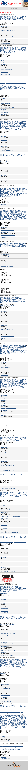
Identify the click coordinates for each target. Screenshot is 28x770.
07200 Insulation (3, 720)
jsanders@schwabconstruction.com (8, 633)
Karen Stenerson (4, 518)
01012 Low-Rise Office (9, 49)
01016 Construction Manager (20, 49)
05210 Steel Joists (21, 715)
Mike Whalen (3, 362)
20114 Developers (6, 353)
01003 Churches (14, 16)
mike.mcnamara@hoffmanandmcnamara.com (10, 509)
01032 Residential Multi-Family (19, 19)
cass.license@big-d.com (6, 177)
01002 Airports (14, 154)
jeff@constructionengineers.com (7, 336)
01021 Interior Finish (13, 50)
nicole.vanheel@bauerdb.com (7, 117)
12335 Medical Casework (16, 726)
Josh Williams (4, 736)
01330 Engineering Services (11, 88)
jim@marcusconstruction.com (7, 564)
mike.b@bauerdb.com (5, 100)
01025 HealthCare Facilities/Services (11, 19)
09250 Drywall (18, 129)
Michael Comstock (5, 254)
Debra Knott (3, 39)
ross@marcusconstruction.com (7, 559)
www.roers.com (3, 593)
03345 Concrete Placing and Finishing (8, 217)
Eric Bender (3, 405)
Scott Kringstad (4, 325)
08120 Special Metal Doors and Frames (12, 721)
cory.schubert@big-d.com (6, 173)
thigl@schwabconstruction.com (7, 655)
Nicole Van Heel (4, 114)
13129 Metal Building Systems (11, 219)
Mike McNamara (4, 505)
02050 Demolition (6, 711)
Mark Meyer (3, 237)
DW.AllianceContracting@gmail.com (8, 30)
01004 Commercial (22, 16)
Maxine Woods (4, 697)
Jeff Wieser (3, 757)
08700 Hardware (3, 723)
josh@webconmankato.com (6, 740)
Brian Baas (3, 60)
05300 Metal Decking (15, 716)
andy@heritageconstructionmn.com (8, 488)
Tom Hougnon (4, 528)
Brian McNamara (4, 512)
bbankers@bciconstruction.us (7, 144)
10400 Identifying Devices (5, 724)
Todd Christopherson (5, 103)
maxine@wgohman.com (6, 701)
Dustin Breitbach (4, 232)
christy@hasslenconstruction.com (7, 465)
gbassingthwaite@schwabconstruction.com (9, 639)
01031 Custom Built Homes (16, 665)
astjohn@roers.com (5, 612)
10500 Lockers (14, 724)
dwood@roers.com (4, 601)
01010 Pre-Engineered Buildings (15, 189)
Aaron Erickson (4, 264)
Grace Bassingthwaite (5, 635)
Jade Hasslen (4, 455)
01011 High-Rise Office (9, 156)
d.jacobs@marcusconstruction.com (8, 571)
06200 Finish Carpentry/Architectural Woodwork (10, 129)
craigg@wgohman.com (5, 673)
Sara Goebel (3, 549)
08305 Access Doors (21, 722)
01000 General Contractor (5, 16)
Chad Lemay (3, 319)
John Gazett (3, 691)
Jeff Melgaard (4, 332)
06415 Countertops (21, 719)
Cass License (4, 175)
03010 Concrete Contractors (16, 191)
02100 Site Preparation (21, 215)
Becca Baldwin (4, 525)
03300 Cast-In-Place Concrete (18, 216)
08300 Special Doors (12, 722)
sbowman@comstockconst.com (7, 261)
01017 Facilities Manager (15, 348)
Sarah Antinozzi (4, 180)
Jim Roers (3, 603)
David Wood (3, 599)
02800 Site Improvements (5, 498)
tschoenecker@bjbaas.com (6, 69)
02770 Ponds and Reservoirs (20, 497)
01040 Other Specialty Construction (13, 86)
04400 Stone (3, 671)
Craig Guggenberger (5, 684)
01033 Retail (6, 51)
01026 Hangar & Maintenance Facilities (12, 85)
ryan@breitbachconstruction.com (7, 230)
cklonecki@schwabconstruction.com (7, 624)
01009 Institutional (19, 17)
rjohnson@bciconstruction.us (7, 150)
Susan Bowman (4, 259)
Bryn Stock (3, 468)
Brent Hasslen (4, 447)
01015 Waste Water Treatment (18, 493)
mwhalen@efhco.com (4, 356)
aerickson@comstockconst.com (7, 266)
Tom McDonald (4, 311)
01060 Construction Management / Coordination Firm (12, 87)
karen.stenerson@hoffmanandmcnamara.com (10, 522)
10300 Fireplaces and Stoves (20, 723)
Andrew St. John (4, 611)
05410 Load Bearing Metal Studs (16, 717)
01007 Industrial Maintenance (12, 188)
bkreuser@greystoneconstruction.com (8, 413)
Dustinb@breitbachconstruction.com (8, 235)
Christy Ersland (4, 461)
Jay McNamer (4, 642)
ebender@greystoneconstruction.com (8, 408)
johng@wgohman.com (5, 695)
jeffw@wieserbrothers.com (6, 758)
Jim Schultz (3, 370)
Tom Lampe (3, 109)
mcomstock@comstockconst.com (7, 256)
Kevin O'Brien (4, 395)
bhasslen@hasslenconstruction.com (8, 452)
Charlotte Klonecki (5, 646)
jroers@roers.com (4, 608)
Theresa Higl (3, 652)
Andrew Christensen (5, 486)
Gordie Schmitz (4, 400)
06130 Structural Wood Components (15, 718)
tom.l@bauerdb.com (5, 112)
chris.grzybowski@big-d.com (6, 161)
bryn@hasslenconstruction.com (7, 470)
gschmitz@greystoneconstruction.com (8, 403)
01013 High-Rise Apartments (20, 156)
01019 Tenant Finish (15, 18)
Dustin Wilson (4, 26)
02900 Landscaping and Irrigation (18, 498)
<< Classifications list (22, 11)
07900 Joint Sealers (12, 720)
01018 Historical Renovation (9, 213)
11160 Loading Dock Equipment (12, 725)
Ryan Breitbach (4, 227)
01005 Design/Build (4, 17)
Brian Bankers (4, 140)
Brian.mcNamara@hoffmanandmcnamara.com (10, 516)
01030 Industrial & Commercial (20, 85)
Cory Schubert (4, 167)
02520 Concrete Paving (7, 668)
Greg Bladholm (4, 204)
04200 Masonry (10, 193)
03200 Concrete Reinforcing (14, 192)
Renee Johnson (4, 146)
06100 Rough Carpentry (13, 52)
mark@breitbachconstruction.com (7, 238)
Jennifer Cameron (4, 72)
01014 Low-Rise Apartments (20, 661)
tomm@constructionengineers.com (7, 305)
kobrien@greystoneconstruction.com (8, 398)
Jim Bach (3, 562)
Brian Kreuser (4, 410)
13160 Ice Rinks (21, 387)
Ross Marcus (3, 557)
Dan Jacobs (3, 567)
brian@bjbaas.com (4, 62)
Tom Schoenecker (4, 64)
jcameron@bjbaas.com (5, 74)
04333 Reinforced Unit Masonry (20, 193)
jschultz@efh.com (4, 375)
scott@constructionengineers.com (7, 329)
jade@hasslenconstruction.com (7, 459)
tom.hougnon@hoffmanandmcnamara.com (9, 532)
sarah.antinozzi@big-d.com (6, 182)
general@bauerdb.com (5, 91)
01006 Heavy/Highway (19, 492)
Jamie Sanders (4, 630)
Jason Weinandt (4, 32)
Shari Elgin (3, 338)
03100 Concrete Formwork (5, 384)
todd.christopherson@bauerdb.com (8, 107)
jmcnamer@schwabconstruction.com (8, 643)
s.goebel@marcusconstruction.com (8, 555)
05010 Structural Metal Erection (6, 194)
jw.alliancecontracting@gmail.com (8, 36)
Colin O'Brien (3, 415)
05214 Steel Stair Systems (5, 716)
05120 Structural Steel (12, 715)
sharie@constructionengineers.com (8, 341)
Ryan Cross (3, 136)
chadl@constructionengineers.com (8, 323)
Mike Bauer (3, 98)
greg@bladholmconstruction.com (7, 206)
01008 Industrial (12, 17)
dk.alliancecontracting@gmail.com (8, 43)
